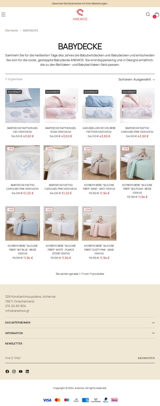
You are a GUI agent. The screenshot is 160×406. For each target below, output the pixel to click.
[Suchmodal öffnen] (148, 14)
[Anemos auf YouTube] (21, 372)
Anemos (79, 388)
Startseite (11, 30)
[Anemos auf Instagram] (14, 372)
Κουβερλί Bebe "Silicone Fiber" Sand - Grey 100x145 (99, 187)
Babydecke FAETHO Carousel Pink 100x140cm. (137, 130)
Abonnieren (146, 358)
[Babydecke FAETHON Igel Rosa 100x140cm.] (61, 105)
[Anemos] (80, 14)
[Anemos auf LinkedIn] (27, 372)
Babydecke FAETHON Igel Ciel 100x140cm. (22, 130)
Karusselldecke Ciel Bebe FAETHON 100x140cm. (99, 130)
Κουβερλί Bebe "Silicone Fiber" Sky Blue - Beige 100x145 (23, 249)
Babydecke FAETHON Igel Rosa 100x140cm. (60, 130)
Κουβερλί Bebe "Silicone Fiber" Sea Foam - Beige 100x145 (137, 188)
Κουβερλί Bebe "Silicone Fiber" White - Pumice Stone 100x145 (61, 249)
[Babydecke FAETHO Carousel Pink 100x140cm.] (137, 105)
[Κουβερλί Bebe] (99, 162)
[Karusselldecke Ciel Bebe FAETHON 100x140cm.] (99, 105)
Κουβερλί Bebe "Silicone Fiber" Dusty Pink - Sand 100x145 (99, 249)
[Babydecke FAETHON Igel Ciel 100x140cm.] (22, 105)
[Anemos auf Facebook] (7, 372)
